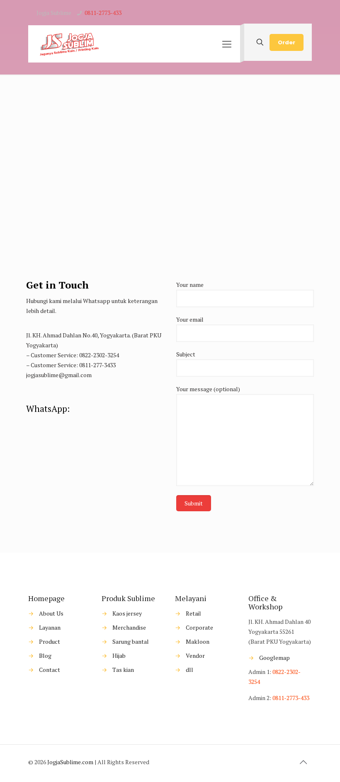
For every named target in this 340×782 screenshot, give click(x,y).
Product (49, 641)
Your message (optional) (208, 389)
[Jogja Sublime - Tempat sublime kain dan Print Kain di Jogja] (68, 44)
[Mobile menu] (227, 44)
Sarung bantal (130, 641)
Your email (190, 319)
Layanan (50, 627)
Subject (185, 354)
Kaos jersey (127, 613)
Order (286, 42)
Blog (45, 655)
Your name (190, 285)
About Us (51, 613)
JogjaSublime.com (70, 762)
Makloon (197, 641)
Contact (49, 670)
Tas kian (123, 670)
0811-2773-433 (103, 13)
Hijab (119, 655)
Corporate (199, 627)
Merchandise (129, 627)
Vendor (195, 655)
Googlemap (274, 658)
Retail (193, 613)
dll (189, 670)
